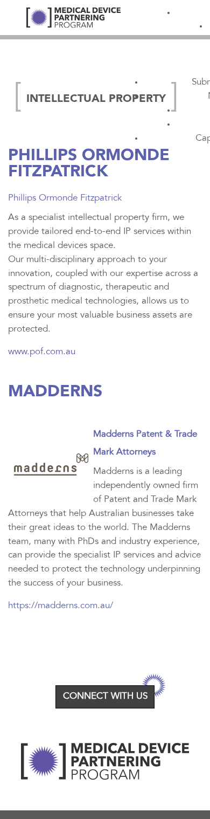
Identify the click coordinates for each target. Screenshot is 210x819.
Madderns (55, 392)
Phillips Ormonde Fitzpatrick (89, 164)
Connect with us (105, 696)
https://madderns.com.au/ (60, 606)
